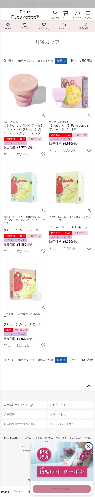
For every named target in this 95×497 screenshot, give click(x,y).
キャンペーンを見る (62, 489)
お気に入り (43, 28)
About (8, 28)
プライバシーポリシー (63, 424)
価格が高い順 (45, 60)
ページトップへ (88, 386)
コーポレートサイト (16, 404)
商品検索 (55, 18)
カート (65, 18)
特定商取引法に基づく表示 (20, 424)
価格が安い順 (26, 60)
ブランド (24, 28)
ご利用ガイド (77, 18)
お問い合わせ (58, 414)
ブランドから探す (22, 491)
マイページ (64, 28)
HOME (5, 491)
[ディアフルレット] (25, 15)
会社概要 (9, 414)
